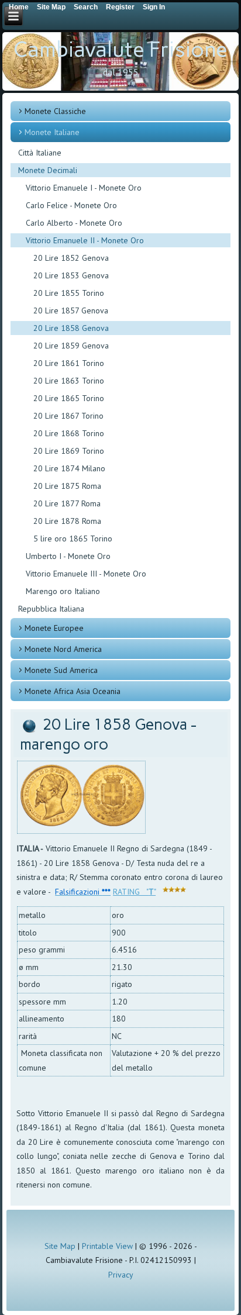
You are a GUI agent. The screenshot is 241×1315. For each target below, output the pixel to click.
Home (19, 7)
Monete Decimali (47, 170)
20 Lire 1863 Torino (68, 380)
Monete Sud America (61, 670)
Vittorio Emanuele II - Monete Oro (85, 240)
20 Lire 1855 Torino (68, 293)
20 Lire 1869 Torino (68, 451)
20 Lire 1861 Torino (68, 363)
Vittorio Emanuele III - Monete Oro (86, 573)
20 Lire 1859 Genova (71, 345)
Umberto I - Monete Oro (68, 556)
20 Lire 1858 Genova (71, 328)
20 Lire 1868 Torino (68, 433)
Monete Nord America (63, 649)
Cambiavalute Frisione (120, 49)
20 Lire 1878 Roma (67, 521)
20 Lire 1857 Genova (70, 310)
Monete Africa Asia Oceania (72, 691)
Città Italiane (39, 152)
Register (120, 7)
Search (86, 7)
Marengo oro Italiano (63, 591)
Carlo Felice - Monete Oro (71, 205)
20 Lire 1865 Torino (68, 398)
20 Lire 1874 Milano (69, 468)
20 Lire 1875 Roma (67, 486)
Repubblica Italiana (51, 608)
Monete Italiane (52, 132)
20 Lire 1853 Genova (71, 275)
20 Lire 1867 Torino (68, 415)
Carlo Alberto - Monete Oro (74, 223)
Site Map (59, 1246)
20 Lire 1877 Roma (67, 503)
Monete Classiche (55, 111)
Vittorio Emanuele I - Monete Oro (84, 187)
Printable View (107, 1246)
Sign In (154, 7)
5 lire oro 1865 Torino (72, 538)
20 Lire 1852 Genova (71, 258)
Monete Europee (54, 628)
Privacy (120, 1274)
